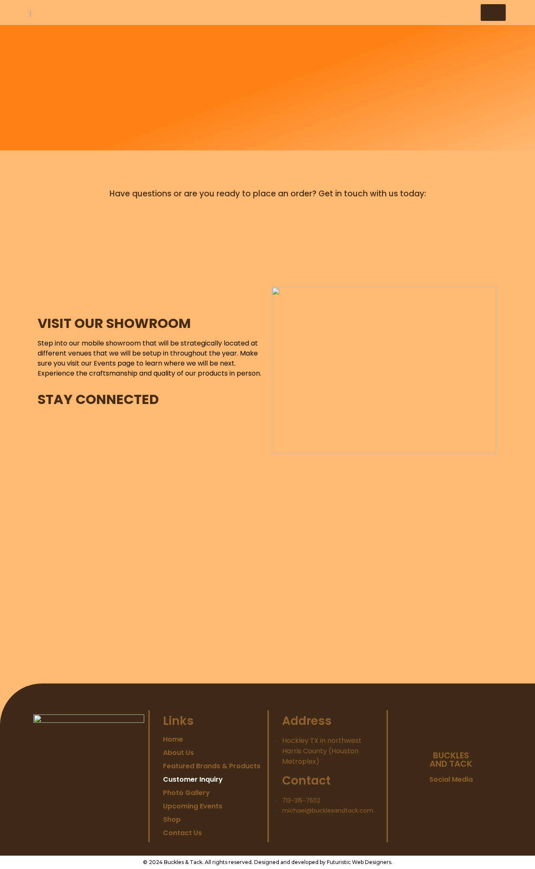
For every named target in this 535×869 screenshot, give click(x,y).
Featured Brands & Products (211, 766)
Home (173, 739)
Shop (172, 820)
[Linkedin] (460, 796)
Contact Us (182, 833)
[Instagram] (479, 796)
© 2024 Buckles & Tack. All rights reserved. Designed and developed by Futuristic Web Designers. (267, 862)
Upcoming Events (192, 806)
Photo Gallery (186, 793)
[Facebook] (423, 796)
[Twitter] (441, 796)
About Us (178, 753)
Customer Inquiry (193, 779)
